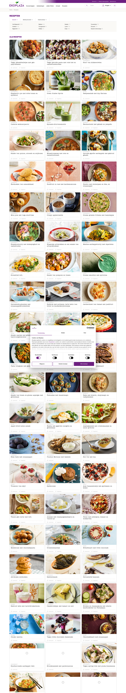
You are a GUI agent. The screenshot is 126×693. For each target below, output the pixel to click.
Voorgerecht (42, 26)
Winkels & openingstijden (104, 1)
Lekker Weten (50, 6)
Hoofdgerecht (15, 24)
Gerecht (14, 19)
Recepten (64, 6)
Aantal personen (27, 19)
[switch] (55, 358)
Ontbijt (40, 28)
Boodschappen (30, 6)
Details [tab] (63, 332)
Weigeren (42, 364)
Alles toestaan (84, 364)
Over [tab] (85, 332)
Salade (66, 24)
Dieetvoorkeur (41, 19)
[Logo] (16, 4)
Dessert (93, 26)
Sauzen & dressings (96, 28)
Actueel (58, 6)
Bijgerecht (15, 28)
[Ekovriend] (95, 1)
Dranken (14, 26)
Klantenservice (113, 1)
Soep (66, 28)
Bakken (40, 24)
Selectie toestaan (63, 364)
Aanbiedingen (40, 6)
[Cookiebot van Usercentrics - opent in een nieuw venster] (87, 328)
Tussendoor (94, 24)
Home (10, 9)
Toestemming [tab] (41, 333)
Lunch (66, 26)
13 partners (52, 342)
